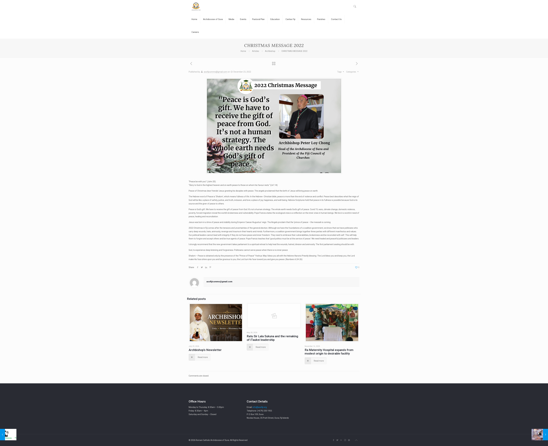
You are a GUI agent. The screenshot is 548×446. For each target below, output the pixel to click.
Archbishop (270, 51)
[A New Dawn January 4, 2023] (540, 434)
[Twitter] (337, 440)
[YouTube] (341, 440)
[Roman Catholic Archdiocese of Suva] (196, 6)
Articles (255, 51)
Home (243, 51)
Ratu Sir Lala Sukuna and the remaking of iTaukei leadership (272, 338)
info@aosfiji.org (260, 407)
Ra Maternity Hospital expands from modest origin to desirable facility (329, 351)
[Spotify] (348, 440)
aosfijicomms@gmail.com (215, 72)
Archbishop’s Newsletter (205, 350)
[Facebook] (333, 440)
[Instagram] (345, 440)
